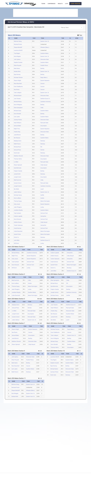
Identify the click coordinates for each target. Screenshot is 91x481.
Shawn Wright (17, 80)
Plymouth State (44, 122)
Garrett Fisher (17, 234)
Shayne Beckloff (18, 47)
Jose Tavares (17, 98)
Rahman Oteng (18, 41)
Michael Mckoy (18, 101)
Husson (42, 83)
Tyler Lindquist (17, 92)
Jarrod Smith (17, 174)
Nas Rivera (16, 89)
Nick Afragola (17, 56)
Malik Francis (17, 143)
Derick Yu (16, 237)
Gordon (42, 198)
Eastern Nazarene (45, 80)
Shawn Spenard (18, 165)
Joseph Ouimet (18, 186)
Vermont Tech (44, 213)
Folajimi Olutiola (18, 171)
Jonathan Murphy (18, 210)
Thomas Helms (18, 159)
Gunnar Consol (17, 183)
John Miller (16, 240)
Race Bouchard (18, 83)
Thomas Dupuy (18, 201)
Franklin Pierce (44, 65)
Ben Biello (16, 189)
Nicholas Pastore (18, 77)
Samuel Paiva (17, 149)
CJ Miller (16, 162)
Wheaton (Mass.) (45, 47)
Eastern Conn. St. (45, 41)
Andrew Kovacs (18, 222)
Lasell (42, 189)
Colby (42, 107)
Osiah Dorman (17, 228)
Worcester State (45, 59)
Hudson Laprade (18, 216)
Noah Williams (17, 122)
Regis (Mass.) (44, 77)
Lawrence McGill (18, 50)
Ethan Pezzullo (17, 65)
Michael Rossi (17, 146)
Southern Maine (44, 53)
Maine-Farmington (45, 201)
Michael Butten (18, 95)
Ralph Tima (17, 128)
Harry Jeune (17, 204)
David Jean (17, 153)
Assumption (44, 125)
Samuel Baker (17, 125)
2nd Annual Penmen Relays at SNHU (21, 22)
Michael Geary (17, 110)
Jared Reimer (17, 134)
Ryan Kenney (17, 74)
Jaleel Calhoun (17, 192)
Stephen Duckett (18, 62)
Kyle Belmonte (17, 168)
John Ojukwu (17, 59)
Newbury (43, 140)
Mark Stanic (17, 68)
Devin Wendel (17, 113)
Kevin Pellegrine (18, 104)
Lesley (42, 207)
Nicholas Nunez (18, 195)
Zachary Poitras (18, 119)
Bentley (42, 68)
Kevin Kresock (17, 219)
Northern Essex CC (45, 98)
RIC (41, 146)
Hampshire (43, 216)
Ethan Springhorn (18, 107)
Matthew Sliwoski (18, 156)
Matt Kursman (17, 180)
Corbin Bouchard (18, 231)
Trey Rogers (17, 53)
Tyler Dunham (17, 213)
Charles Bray (17, 131)
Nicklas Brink (17, 71)
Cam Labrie (17, 116)
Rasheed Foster (18, 44)
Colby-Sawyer (44, 165)
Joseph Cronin (17, 177)
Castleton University (46, 101)
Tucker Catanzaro (18, 225)
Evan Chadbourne (18, 86)
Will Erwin (16, 243)
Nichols (42, 149)
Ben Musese (17, 137)
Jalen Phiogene (18, 207)
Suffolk (42, 195)
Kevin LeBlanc (17, 198)
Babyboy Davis (17, 140)
